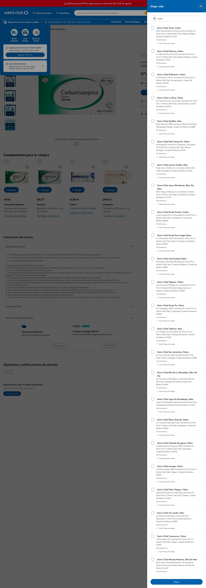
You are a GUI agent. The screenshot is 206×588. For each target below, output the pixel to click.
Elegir (176, 581)
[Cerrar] (201, 6)
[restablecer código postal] (154, 18)
